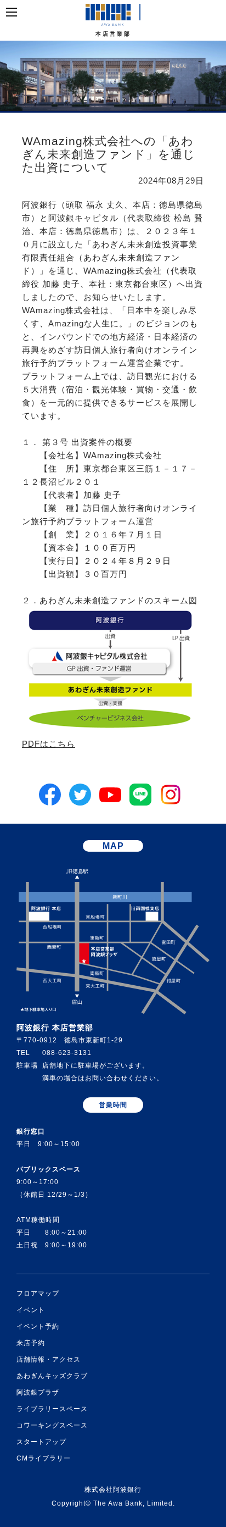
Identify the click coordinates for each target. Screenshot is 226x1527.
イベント (30, 1310)
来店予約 (30, 1343)
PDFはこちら (48, 744)
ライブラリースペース (52, 1409)
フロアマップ (37, 1293)
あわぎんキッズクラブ (52, 1376)
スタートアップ (41, 1442)
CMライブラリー (43, 1458)
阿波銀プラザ (37, 1392)
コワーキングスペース (52, 1425)
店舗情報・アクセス (48, 1359)
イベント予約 (37, 1326)
